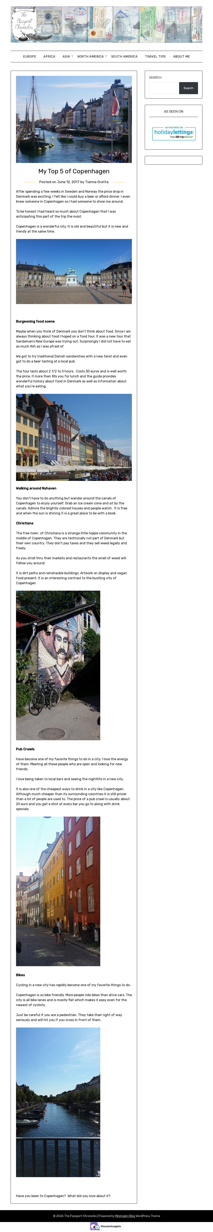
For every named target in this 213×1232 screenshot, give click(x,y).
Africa (49, 56)
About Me (181, 56)
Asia (66, 56)
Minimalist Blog (125, 1216)
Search (155, 77)
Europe (29, 56)
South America (124, 56)
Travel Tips (155, 56)
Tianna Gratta (97, 182)
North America (90, 56)
